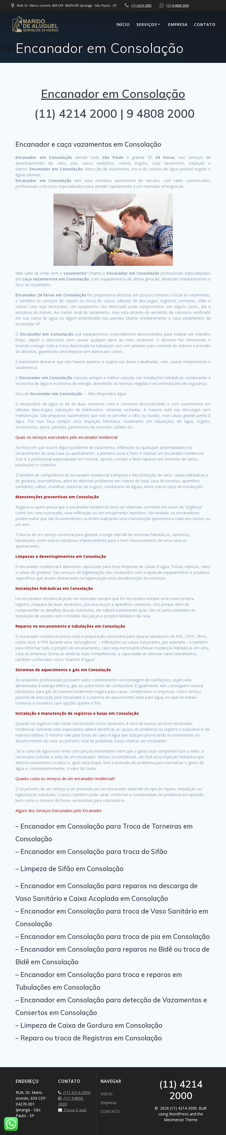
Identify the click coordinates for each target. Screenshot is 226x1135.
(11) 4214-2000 (75, 1092)
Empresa (177, 24)
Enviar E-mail (74, 1110)
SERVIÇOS (146, 24)
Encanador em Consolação (113, 93)
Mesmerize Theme (181, 1119)
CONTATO (205, 24)
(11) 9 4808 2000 (177, 5)
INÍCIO (123, 24)
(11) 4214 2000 (141, 5)
